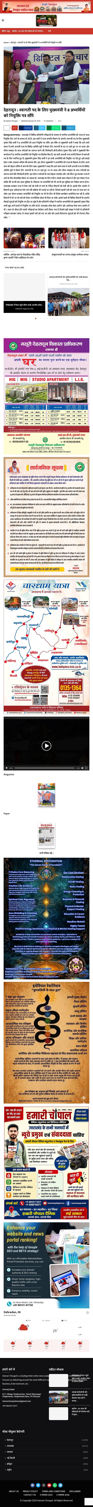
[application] (46, 743)
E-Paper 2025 (46, 1495)
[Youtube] (49, 1485)
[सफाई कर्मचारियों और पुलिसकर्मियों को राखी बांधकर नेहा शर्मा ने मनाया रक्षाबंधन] (68, 302)
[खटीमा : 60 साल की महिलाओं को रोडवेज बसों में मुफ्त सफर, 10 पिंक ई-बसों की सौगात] (58, 1413)
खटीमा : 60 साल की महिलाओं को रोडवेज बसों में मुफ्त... (80, 1411)
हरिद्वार (47, 1464)
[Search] (91, 20)
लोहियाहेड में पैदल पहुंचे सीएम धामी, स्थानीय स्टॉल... (24, 305)
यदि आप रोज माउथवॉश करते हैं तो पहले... (24, 31)
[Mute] (82, 768)
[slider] (44, 768)
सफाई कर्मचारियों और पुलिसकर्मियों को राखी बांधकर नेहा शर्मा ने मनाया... (79, 1397)
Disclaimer (75, 1491)
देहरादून (47, 1440)
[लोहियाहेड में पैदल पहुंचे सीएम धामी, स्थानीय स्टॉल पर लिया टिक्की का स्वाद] (24, 287)
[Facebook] (32, 1485)
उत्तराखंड (47, 1446)
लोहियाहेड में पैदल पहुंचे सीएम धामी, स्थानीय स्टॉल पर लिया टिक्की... (81, 1378)
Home (6, 42)
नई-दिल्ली (47, 1458)
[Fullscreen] (86, 768)
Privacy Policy (30, 1491)
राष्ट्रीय (47, 1470)
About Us (14, 1491)
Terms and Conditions (53, 1491)
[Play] (7, 768)
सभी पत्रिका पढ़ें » (46, 853)
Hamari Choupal (11, 120)
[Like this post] (15, 127)
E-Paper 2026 (63, 1495)
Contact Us (30, 1495)
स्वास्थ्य (47, 1452)
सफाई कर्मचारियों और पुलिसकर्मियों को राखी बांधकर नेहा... (68, 279)
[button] (7, 296)
